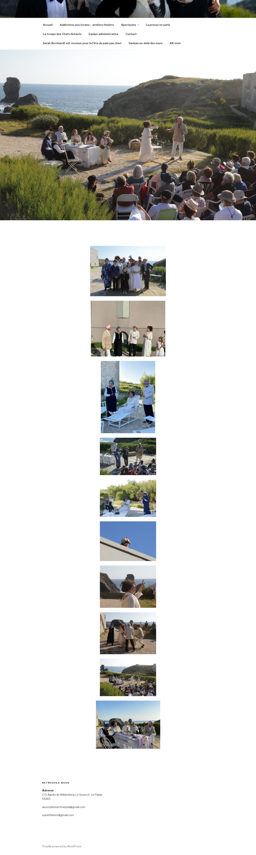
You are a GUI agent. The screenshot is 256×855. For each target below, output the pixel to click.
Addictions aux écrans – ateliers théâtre (87, 24)
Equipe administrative (103, 34)
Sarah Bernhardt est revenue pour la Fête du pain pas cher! (82, 43)
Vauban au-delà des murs (145, 43)
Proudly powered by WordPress (61, 846)
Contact (131, 34)
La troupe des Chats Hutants (62, 34)
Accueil (48, 24)
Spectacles (128, 24)
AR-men (175, 43)
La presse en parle (158, 24)
